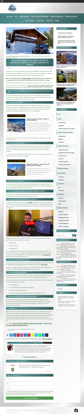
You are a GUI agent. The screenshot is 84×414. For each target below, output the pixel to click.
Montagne (60, 288)
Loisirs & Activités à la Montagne (65, 132)
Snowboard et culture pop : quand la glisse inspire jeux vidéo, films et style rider (67, 42)
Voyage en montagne (63, 207)
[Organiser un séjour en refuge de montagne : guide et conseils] (66, 69)
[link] (9, 16)
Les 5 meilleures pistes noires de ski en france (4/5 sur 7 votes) (66, 268)
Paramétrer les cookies (42, 410)
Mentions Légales (34, 410)
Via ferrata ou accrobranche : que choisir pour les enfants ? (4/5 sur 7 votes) (66, 266)
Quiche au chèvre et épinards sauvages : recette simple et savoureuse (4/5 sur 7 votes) (66, 272)
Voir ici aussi (44, 264)
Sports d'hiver (61, 183)
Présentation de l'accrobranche (65, 33)
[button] (7, 335)
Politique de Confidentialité (24, 410)
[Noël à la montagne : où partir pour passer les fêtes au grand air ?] (66, 51)
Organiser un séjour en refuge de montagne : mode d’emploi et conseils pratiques (66, 84)
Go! (74, 235)
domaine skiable (26, 78)
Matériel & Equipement (63, 146)
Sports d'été (61, 194)
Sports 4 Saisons (62, 173)
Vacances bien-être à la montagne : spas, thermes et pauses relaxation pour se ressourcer (65, 104)
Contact (17, 410)
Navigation (8, 410)
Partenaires (13, 410)
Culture (59, 119)
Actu (59, 114)
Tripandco (30, 202)
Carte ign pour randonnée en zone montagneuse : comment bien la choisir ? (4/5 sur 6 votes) (66, 280)
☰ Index (29, 68)
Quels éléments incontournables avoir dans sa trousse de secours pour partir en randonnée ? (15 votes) (66, 248)
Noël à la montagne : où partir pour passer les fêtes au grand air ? (66, 37)
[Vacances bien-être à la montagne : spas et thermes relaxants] (66, 88)
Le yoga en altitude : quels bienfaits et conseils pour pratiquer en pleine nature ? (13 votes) (66, 257)
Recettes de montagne (63, 168)
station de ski (46, 254)
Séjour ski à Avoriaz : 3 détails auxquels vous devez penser (27, 323)
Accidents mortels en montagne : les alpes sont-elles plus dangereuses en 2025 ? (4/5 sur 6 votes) (66, 276)
